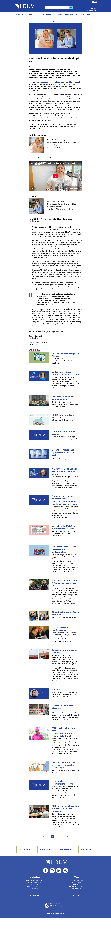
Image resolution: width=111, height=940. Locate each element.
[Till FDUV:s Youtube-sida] (65, 870)
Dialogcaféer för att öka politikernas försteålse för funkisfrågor (64, 765)
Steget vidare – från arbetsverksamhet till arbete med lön (61, 82)
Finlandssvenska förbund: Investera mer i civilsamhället (64, 549)
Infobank (80, 14)
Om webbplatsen (55, 913)
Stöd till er (31, 14)
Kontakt (91, 14)
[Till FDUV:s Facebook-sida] (45, 870)
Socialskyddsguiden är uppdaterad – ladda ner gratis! (63, 452)
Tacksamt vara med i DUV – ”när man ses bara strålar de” (65, 583)
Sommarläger (45, 14)
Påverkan (69, 14)
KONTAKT (34, 895)
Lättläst (94, 8)
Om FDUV (19, 14)
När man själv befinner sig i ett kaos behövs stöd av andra (65, 471)
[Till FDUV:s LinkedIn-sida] (59, 870)
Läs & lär (58, 14)
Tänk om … (57, 689)
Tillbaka (55, 22)
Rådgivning (87, 849)
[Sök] (71, 7)
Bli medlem (24, 849)
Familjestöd (66, 849)
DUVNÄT (76, 895)
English (94, 6)
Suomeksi (94, 4)
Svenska (94, 1)
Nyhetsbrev (45, 849)
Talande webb (92, 10)
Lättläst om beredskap (63, 415)
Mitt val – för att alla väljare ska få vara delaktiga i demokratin (65, 808)
